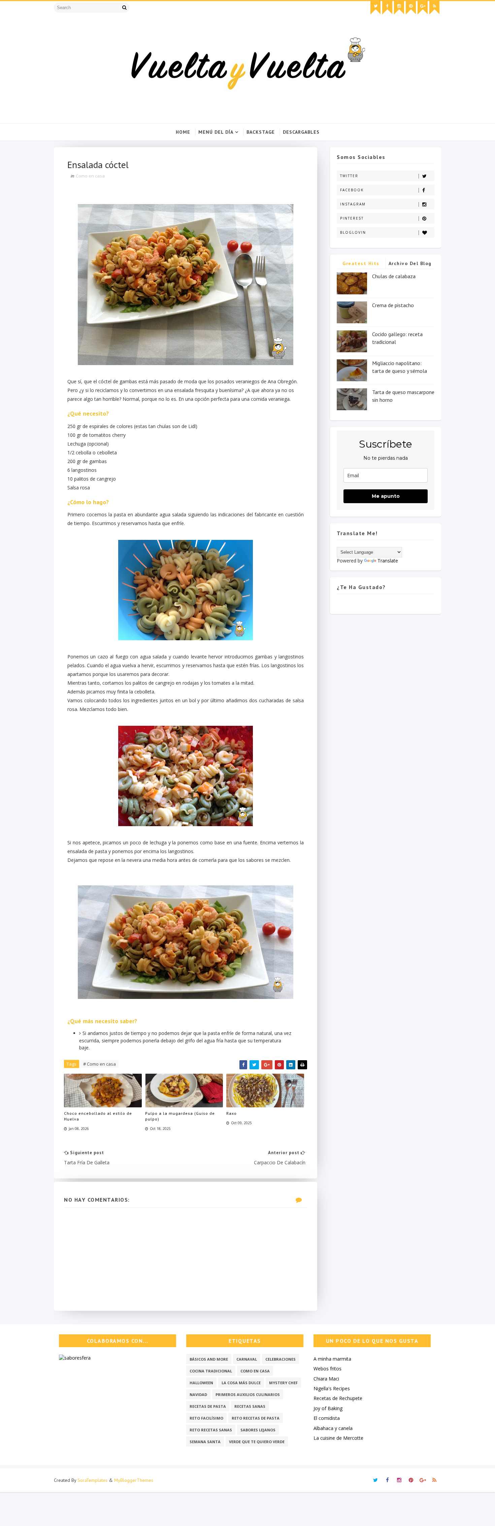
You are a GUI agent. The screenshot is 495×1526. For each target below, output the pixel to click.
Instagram (353, 204)
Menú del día (215, 132)
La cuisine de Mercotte (338, 1438)
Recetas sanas (249, 1406)
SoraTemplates (92, 1480)
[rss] (434, 7)
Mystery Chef (283, 1382)
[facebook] (387, 7)
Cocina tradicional (211, 1370)
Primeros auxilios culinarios (248, 1394)
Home (183, 132)
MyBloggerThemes (133, 1480)
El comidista (327, 1418)
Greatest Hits (361, 263)
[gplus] (423, 7)
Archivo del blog (410, 263)
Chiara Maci (326, 1378)
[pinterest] (411, 7)
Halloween (201, 1382)
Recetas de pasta (208, 1406)
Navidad (198, 1394)
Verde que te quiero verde (257, 1441)
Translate (387, 560)
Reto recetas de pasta (255, 1418)
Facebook (352, 190)
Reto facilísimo (206, 1418)
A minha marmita (332, 1359)
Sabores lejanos (257, 1429)
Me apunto (386, 496)
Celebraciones (280, 1359)
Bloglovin (353, 232)
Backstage (260, 132)
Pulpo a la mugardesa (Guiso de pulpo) (180, 1116)
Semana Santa (205, 1441)
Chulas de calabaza (394, 276)
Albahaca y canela (333, 1428)
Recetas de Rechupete (338, 1398)
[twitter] (375, 7)
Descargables (301, 132)
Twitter (349, 175)
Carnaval (246, 1359)
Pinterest (352, 218)
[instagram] (399, 7)
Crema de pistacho (393, 305)
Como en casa (90, 176)
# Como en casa (99, 1064)
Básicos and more (209, 1359)
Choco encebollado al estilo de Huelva (98, 1116)
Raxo (231, 1113)
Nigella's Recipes (332, 1388)
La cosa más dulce (241, 1382)
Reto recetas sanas (211, 1429)
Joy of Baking (328, 1408)
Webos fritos (327, 1368)
